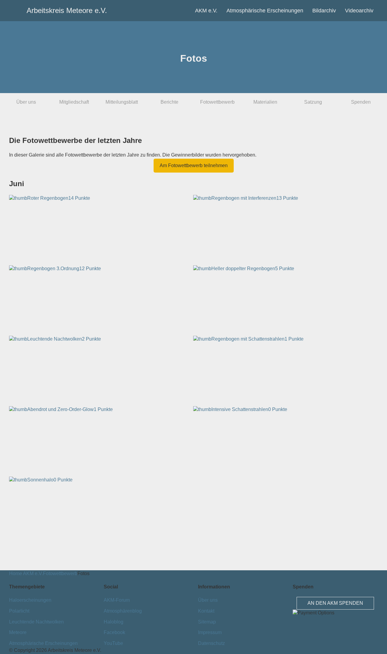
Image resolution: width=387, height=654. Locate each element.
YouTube (113, 643)
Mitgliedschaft (74, 102)
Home (15, 573)
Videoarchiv (359, 11)
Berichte (169, 102)
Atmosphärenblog (123, 611)
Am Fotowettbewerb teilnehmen (194, 165)
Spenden (361, 102)
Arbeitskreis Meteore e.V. (37, 10)
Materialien (265, 102)
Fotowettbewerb (217, 102)
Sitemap (207, 621)
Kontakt (206, 611)
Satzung (313, 102)
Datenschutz (211, 643)
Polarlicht (19, 611)
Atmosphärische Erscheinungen (264, 11)
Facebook (114, 632)
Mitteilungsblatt (122, 102)
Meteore (18, 632)
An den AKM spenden (335, 603)
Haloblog (113, 621)
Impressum (210, 632)
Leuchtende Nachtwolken (36, 621)
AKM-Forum (117, 600)
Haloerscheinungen (30, 600)
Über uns (26, 102)
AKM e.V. (206, 11)
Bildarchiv (324, 11)
